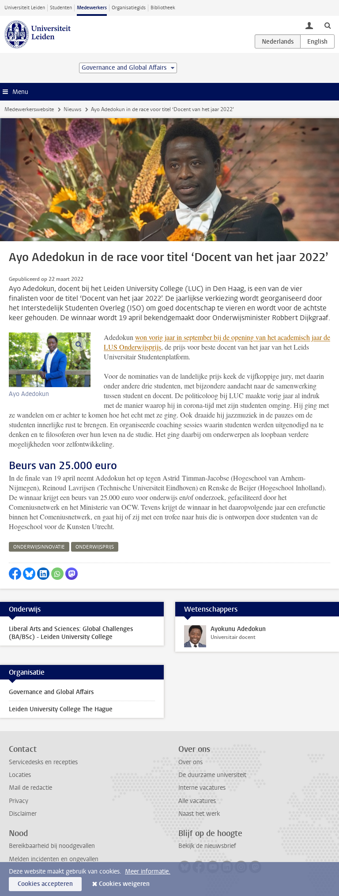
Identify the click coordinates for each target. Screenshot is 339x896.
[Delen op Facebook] (15, 573)
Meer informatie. (147, 871)
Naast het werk (199, 814)
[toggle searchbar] (327, 25)
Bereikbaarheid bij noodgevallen (52, 846)
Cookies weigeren (124, 884)
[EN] (317, 41)
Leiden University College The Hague (61, 709)
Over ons (190, 762)
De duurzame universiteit (212, 775)
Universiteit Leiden (24, 7)
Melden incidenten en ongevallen (53, 859)
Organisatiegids (129, 7)
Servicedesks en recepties (43, 762)
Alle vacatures (197, 801)
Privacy (18, 801)
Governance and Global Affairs (51, 692)
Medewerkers (92, 7)
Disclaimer (23, 814)
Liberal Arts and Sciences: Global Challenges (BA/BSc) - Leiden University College (71, 633)
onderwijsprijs (94, 547)
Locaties (20, 775)
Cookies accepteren (45, 884)
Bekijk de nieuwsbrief (207, 846)
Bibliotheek (163, 7)
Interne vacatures (202, 788)
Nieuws (72, 109)
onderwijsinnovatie (39, 547)
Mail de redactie (30, 788)
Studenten (61, 7)
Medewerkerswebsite (29, 109)
